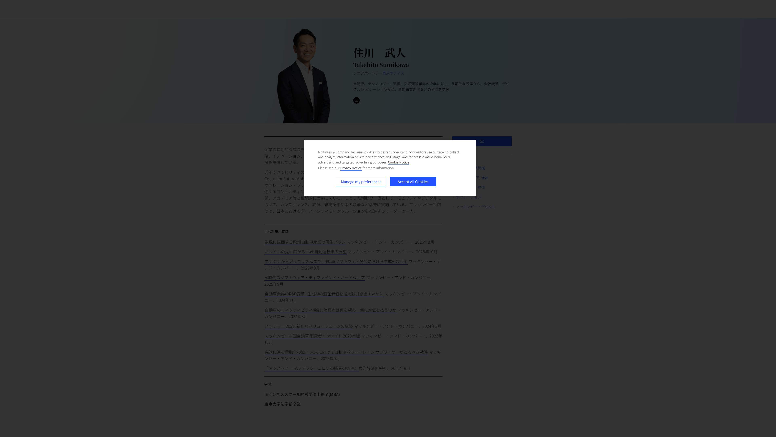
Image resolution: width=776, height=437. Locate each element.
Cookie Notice (398, 162)
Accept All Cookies (413, 181)
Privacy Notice (351, 167)
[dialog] (390, 168)
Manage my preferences (361, 181)
